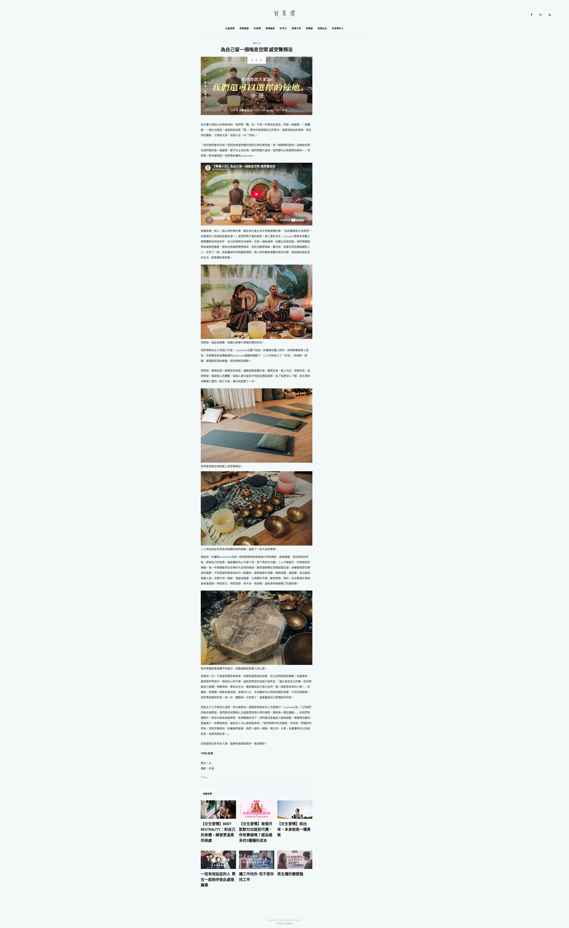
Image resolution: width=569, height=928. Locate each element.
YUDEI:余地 (207, 753)
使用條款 (280, 923)
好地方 (283, 28)
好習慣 (257, 28)
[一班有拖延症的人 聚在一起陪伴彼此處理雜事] (218, 859)
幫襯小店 (256, 43)
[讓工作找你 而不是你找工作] (256, 859)
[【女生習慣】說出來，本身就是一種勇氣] (295, 809)
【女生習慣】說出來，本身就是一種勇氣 (294, 829)
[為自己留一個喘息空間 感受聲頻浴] (256, 85)
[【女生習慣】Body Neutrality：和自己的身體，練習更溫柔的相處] (218, 809)
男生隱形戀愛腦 (290, 873)
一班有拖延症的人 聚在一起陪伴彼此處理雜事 (218, 879)
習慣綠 (309, 28)
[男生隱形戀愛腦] (295, 859)
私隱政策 (289, 923)
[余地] (256, 302)
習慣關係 (270, 28)
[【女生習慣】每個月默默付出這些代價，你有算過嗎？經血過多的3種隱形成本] (256, 809)
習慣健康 (244, 28)
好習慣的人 (338, 28)
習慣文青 (296, 28)
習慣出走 (322, 28)
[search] (549, 14)
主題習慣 (230, 28)
